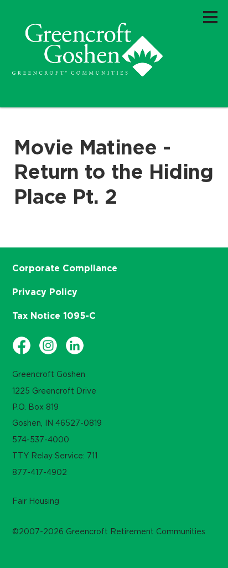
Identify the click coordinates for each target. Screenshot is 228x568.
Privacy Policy (44, 292)
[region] (87, 49)
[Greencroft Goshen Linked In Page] (75, 345)
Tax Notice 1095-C (54, 316)
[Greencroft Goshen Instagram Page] (48, 345)
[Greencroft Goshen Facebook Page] (21, 345)
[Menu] (210, 16)
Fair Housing (35, 501)
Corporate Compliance (64, 268)
